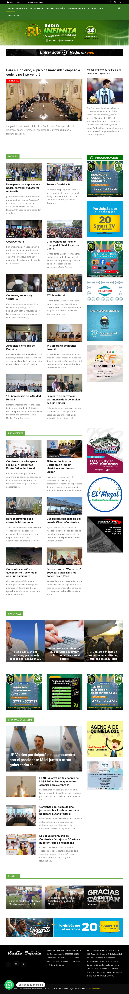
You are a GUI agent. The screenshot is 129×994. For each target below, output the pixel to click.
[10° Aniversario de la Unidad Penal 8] (24, 383)
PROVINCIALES (12, 456)
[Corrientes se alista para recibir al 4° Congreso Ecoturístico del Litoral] (24, 449)
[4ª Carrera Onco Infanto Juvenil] (64, 333)
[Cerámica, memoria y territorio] (24, 283)
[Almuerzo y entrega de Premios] (24, 333)
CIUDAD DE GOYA (75, 8)
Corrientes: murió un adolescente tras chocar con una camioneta (21, 573)
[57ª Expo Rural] (64, 283)
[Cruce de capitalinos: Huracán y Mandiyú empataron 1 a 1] (25, 897)
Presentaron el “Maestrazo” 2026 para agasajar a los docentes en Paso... (64, 573)
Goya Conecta (15, 241)
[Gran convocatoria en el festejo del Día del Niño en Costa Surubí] (64, 229)
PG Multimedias (93, 988)
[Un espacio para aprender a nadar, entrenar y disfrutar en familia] (24, 172)
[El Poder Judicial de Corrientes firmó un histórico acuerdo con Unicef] (64, 449)
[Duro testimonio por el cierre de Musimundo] (24, 506)
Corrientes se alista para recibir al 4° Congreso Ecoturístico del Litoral (21, 465)
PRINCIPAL (13, 80)
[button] (119, 8)
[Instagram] (115, 2)
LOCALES (10, 179)
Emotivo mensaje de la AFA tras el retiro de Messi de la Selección (103, 901)
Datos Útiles (36, 8)
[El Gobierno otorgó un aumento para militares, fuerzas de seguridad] (103, 641)
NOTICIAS (12, 16)
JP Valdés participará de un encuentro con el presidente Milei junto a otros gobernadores (42, 760)
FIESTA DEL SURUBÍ (54, 8)
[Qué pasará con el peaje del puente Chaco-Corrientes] (64, 506)
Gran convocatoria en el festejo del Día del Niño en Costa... (63, 245)
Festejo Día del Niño (59, 184)
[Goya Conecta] (24, 229)
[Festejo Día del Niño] (64, 172)
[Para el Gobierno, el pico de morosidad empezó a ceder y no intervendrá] (44, 100)
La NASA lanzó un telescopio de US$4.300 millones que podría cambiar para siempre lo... (59, 781)
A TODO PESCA (94, 8)
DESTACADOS (93, 103)
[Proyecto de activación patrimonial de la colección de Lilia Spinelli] (64, 383)
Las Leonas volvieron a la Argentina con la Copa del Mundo (61, 901)
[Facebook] (110, 2)
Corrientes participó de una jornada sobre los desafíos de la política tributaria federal (59, 810)
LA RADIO (20, 8)
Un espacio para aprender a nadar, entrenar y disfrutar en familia (23, 188)
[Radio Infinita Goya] (21, 37)
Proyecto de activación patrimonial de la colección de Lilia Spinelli (63, 399)
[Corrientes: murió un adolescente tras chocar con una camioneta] (24, 556)
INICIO (11, 8)
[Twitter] (120, 2)
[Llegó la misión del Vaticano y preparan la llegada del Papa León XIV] (25, 641)
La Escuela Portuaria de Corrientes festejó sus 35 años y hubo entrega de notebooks (59, 839)
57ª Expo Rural (56, 295)
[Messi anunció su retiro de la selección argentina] (105, 91)
